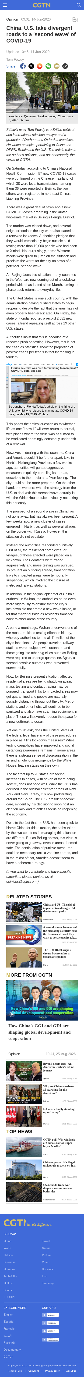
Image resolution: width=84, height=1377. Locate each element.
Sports (8, 1290)
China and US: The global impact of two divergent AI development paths (59, 908)
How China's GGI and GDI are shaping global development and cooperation (39, 1032)
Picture (46, 1255)
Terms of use (15, 1371)
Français (9, 1328)
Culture (8, 1283)
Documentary (12, 1350)
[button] (12, 1014)
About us (71, 1371)
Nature (46, 1248)
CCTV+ (8, 1357)
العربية (7, 1335)
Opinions (9, 1269)
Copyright (33, 1371)
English (8, 1314)
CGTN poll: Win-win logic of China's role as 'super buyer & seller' (59, 1143)
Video (45, 1262)
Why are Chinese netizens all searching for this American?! (58, 1090)
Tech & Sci (10, 1276)
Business (9, 1262)
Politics (8, 1255)
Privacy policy (52, 1371)
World (7, 1248)
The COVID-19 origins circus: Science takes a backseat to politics (57, 953)
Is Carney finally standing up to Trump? (58, 1111)
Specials (47, 1269)
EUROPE (10, 1297)
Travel (46, 1241)
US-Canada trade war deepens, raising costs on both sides (58, 1188)
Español (9, 1321)
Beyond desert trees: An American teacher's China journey (58, 1067)
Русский (9, 1342)
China (7, 1241)
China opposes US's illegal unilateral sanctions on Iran (59, 1164)
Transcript (48, 1283)
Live (44, 1276)
